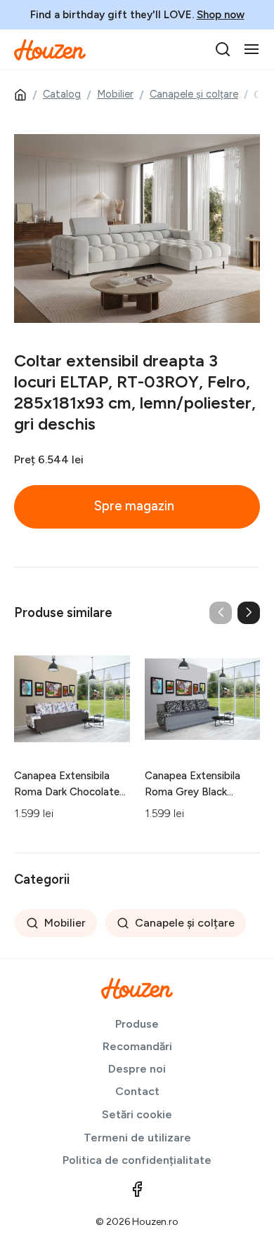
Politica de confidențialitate (137, 1160)
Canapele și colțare (194, 94)
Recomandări (137, 1046)
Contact (137, 1091)
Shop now (220, 14)
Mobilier (115, 94)
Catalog (62, 94)
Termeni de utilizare (137, 1137)
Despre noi (137, 1068)
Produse (137, 1023)
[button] (248, 613)
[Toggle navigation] (251, 49)
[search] (223, 49)
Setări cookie (137, 1114)
